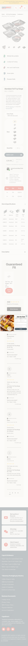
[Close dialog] (26, 316)
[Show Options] (26, 326)
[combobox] (20, 326)
